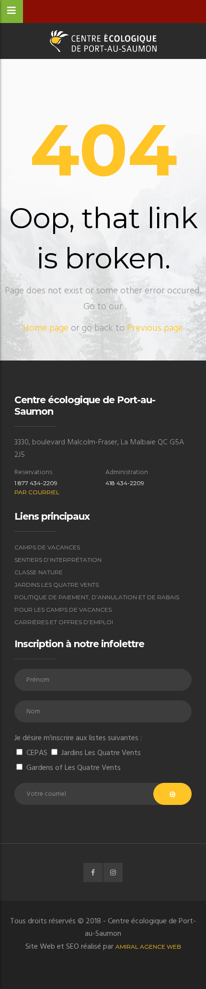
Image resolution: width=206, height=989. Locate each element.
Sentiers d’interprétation (58, 559)
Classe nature (38, 572)
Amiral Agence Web (148, 946)
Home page (46, 328)
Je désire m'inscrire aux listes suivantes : (78, 738)
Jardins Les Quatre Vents (56, 584)
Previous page (155, 328)
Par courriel (36, 492)
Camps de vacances (47, 547)
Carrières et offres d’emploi (63, 622)
